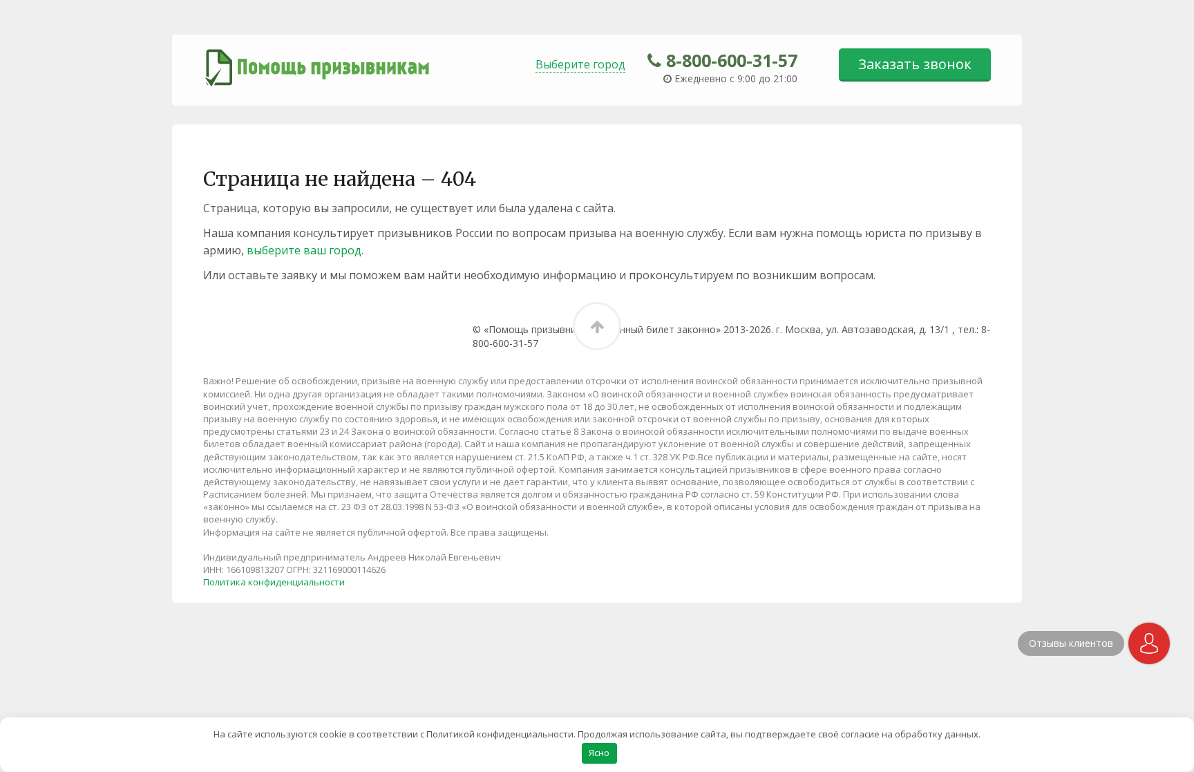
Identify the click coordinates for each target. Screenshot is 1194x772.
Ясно (599, 752)
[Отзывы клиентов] (1149, 643)
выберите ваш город (304, 250)
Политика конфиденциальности (274, 582)
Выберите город (580, 64)
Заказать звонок (915, 64)
